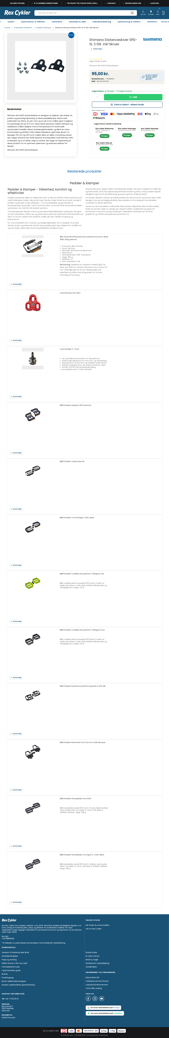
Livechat (106, 3)
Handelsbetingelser (10, 956)
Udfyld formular (8, 1017)
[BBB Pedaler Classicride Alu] (32, 485)
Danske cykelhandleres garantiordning (18, 985)
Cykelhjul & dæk (77, 21)
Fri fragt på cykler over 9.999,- (76, 3)
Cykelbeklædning (101, 21)
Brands (5, 974)
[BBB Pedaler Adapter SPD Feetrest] (32, 428)
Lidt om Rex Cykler (93, 929)
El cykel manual (92, 956)
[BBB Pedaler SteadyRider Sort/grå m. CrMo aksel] (32, 878)
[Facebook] (89, 1002)
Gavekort (152, 21)
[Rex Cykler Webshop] (17, 13)
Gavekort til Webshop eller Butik (15, 952)
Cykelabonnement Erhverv (97, 981)
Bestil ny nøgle (92, 959)
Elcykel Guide (91, 952)
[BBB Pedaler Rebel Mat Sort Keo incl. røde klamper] (32, 765)
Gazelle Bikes (91, 967)
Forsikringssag (8, 977)
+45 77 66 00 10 (11, 999)
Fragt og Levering (9, 959)
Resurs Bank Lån (127, 3)
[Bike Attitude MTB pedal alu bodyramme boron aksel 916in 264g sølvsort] (32, 260)
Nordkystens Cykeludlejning (97, 963)
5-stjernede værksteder (40, 3)
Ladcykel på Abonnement (97, 984)
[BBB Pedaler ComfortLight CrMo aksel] (32, 541)
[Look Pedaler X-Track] (32, 372)
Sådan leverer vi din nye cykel (14, 963)
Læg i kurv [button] (133, 97)
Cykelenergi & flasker (129, 21)
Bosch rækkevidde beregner (14, 981)
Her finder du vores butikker (97, 925)
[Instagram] (95, 1002)
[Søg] (132, 13)
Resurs (122, 1031)
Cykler (11, 21)
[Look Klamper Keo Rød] (32, 316)
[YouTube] (101, 1002)
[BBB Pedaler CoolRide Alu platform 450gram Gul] (32, 597)
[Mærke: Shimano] (152, 39)
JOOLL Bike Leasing (94, 988)
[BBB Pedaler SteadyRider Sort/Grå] (32, 822)
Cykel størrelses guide (11, 970)
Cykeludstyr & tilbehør (33, 21)
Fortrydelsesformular (11, 967)
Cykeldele (57, 21)
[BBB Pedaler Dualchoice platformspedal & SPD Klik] (32, 709)
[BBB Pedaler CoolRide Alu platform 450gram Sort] (32, 653)
